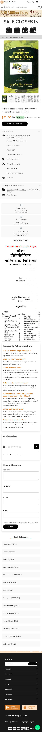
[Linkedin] (23, 716)
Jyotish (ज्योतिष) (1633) (10, 582)
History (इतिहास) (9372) (10, 621)
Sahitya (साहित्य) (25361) (11, 613)
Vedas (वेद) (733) (8, 559)
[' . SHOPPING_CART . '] (37, 2)
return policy (7, 379)
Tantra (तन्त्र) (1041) (9, 552)
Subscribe (32, 664)
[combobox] (20, 7)
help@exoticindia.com (10, 406)
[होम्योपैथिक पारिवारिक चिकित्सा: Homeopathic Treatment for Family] (5, 99)
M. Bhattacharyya (20, 141)
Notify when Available (15, 124)
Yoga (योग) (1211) (8, 590)
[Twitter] (16, 716)
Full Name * (7, 486)
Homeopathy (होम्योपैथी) (18, 37)
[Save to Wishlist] (23, 112)
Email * (5, 498)
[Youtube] (26, 716)
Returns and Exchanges (16, 189)
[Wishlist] (33, 2)
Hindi (11, 37)
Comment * (7, 470)
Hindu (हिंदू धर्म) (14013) (10, 544)
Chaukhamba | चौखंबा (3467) (12, 575)
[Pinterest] (18, 716)
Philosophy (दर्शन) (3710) (10, 629)
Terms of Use (23, 522)
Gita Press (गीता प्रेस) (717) (11, 606)
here (20, 414)
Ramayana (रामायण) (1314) (11, 598)
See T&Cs (24, 212)
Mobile (5, 511)
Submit (10, 527)
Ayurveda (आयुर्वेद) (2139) (11, 567)
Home (3, 37)
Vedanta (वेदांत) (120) (10, 644)
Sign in (29, 2)
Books (7, 37)
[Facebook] (13, 716)
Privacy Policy (34, 522)
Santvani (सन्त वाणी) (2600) (12, 636)
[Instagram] (21, 716)
